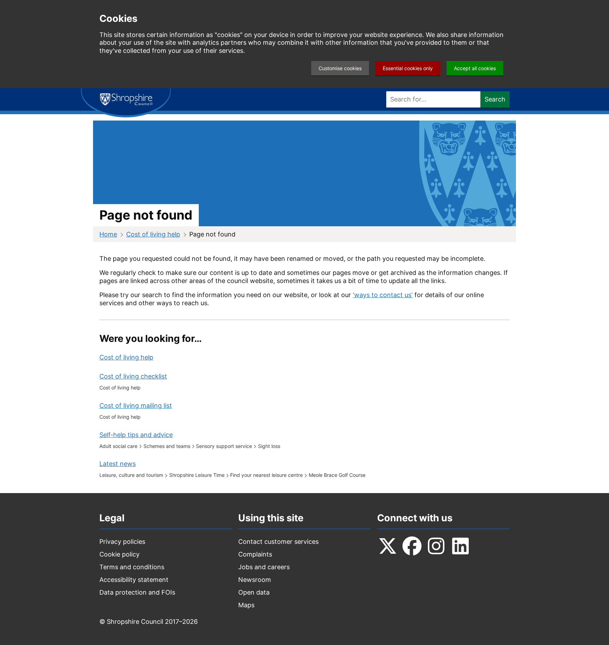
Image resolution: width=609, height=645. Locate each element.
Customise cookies (340, 68)
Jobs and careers (264, 567)
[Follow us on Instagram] (436, 546)
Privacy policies (122, 541)
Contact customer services (278, 541)
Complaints (255, 554)
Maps (246, 605)
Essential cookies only (408, 68)
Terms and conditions (131, 567)
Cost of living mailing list (135, 405)
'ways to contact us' (383, 295)
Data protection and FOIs (137, 592)
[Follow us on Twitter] (387, 546)
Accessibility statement (133, 579)
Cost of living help (153, 234)
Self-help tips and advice (136, 434)
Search (495, 99)
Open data (254, 592)
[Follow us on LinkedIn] (460, 546)
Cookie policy (119, 554)
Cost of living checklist (133, 376)
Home (108, 234)
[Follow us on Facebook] (412, 546)
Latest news (117, 463)
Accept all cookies (475, 68)
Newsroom (254, 579)
